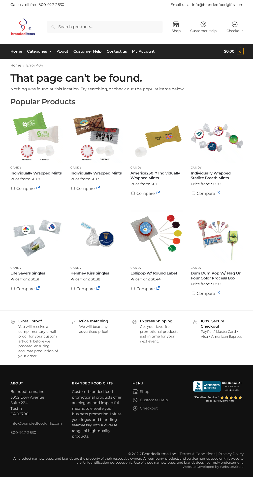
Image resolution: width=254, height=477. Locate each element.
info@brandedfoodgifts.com (36, 423)
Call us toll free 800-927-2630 (37, 4)
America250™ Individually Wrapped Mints (155, 175)
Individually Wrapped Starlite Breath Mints (211, 175)
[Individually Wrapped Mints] (36, 136)
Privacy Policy (231, 453)
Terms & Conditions (197, 453)
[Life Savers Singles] (36, 236)
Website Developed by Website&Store (213, 467)
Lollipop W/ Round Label (153, 273)
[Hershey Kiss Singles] (96, 236)
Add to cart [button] (157, 203)
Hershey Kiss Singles (89, 273)
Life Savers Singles (27, 273)
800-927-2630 (23, 432)
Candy (16, 167)
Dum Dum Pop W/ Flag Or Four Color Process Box (216, 275)
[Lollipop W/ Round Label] (156, 236)
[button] (234, 51)
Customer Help (203, 31)
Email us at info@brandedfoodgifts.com (207, 4)
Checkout (234, 31)
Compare (25, 188)
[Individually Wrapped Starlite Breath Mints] (217, 136)
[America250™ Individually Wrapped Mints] (156, 136)
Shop (176, 31)
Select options (37, 200)
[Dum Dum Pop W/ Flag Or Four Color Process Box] (217, 236)
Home (15, 65)
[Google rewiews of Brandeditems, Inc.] (218, 399)
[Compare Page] (38, 188)
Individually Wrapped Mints (36, 173)
